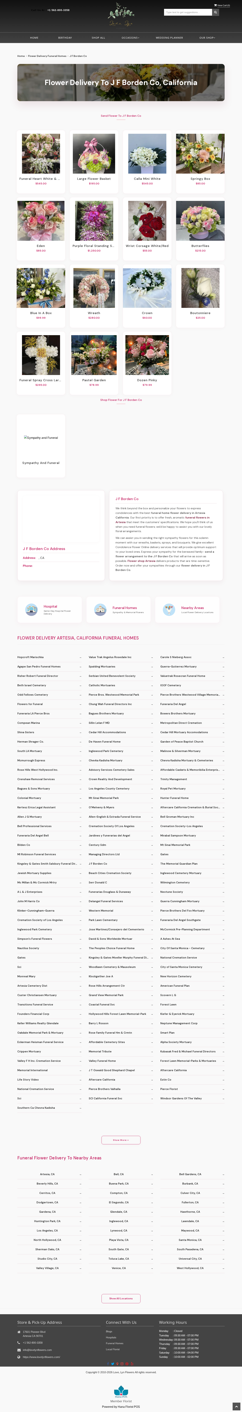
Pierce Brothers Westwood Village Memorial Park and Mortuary (192, 695)
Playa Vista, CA (118, 1240)
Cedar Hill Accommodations (107, 732)
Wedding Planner (169, 37)
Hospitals (111, 1337)
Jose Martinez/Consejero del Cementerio (116, 929)
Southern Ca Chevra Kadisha (36, 1108)
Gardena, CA (47, 1212)
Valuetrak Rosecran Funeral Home (182, 676)
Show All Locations (121, 1298)
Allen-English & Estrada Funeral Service (115, 817)
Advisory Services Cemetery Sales (111, 770)
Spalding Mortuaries (102, 666)
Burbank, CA (190, 1183)
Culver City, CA (190, 1193)
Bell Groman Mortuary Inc (177, 817)
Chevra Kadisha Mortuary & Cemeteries (186, 760)
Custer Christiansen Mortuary (37, 995)
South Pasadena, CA (190, 1249)
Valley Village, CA (47, 1268)
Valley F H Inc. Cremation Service (39, 1061)
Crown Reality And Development (110, 779)
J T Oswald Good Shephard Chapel (112, 1070)
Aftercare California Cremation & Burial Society (192, 807)
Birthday (65, 37)
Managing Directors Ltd (104, 854)
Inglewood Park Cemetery (106, 751)
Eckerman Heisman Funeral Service (40, 1042)
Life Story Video (28, 1079)
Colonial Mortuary (29, 798)
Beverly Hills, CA (47, 1183)
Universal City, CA (190, 1259)
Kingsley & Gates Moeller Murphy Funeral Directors (121, 957)
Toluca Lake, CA (118, 1259)
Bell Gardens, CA (190, 1174)
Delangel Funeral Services (106, 901)
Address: (29, 558)
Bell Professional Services (34, 826)
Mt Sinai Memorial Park (104, 798)
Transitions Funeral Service (35, 1004)
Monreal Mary (26, 976)
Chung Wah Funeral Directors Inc (110, 704)
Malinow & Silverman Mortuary (180, 751)
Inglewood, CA (118, 1221)
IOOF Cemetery (170, 685)
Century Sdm (97, 845)
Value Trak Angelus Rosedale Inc (110, 657)
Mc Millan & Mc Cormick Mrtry (37, 882)
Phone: (28, 566)
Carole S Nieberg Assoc (176, 657)
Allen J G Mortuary (29, 817)
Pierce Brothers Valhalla (104, 1089)
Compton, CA (119, 1193)
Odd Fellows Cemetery (32, 695)
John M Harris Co (28, 901)
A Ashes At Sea (170, 939)
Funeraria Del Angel (173, 704)
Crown (147, 313)
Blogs (109, 1331)
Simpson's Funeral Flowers (34, 939)
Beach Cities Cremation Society (110, 873)
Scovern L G (168, 995)
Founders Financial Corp (33, 1014)
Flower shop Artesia (141, 561)
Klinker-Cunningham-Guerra (35, 910)
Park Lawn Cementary (103, 920)
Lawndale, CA (190, 1221)
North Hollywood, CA (47, 1240)
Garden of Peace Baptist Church (181, 741)
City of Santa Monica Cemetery (181, 967)
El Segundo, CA (119, 1202)
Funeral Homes (114, 1343)
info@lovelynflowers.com (37, 1349)
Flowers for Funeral (30, 704)
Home (34, 37)
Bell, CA (119, 1174)
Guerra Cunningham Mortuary (179, 901)
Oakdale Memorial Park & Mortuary (40, 1033)
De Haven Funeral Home (105, 741)
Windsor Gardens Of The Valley (181, 1098)
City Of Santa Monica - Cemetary (182, 948)
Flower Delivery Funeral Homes (47, 56)
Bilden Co (23, 845)
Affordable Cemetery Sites (107, 1042)
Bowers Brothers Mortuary (178, 713)
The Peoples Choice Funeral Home (112, 948)
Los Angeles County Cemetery (109, 788)
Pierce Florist (169, 1089)
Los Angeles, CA (47, 1230)
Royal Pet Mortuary (173, 788)
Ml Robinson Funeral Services (36, 854)
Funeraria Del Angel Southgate (180, 920)
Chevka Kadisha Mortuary (105, 760)
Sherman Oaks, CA (47, 1249)
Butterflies (200, 246)
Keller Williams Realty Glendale (38, 1023)
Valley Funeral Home (102, 1061)
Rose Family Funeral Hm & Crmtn (110, 1033)
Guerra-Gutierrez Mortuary (178, 666)
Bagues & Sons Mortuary (33, 788)
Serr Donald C (98, 882)
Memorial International (32, 1070)
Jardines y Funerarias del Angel (109, 835)
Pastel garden (94, 380)
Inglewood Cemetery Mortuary (180, 873)
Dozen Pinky (147, 380)
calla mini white (147, 179)
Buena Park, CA (119, 1183)
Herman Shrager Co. (30, 741)
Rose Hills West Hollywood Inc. (37, 770)
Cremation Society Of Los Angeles (111, 826)
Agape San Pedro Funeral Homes (39, 666)
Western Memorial (101, 910)
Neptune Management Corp (179, 1023)
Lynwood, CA (118, 1230)
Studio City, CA (47, 1259)
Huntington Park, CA (47, 1221)
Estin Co (165, 1079)
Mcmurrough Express (31, 760)
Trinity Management (173, 779)
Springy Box (200, 179)
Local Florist (113, 1349)
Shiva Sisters (25, 732)
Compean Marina (28, 723)
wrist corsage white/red (147, 246)
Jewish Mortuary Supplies (34, 873)
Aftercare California (173, 1070)
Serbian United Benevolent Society (112, 676)
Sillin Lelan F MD (99, 723)
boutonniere (200, 313)
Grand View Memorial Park (106, 995)
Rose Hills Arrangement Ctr (107, 986)
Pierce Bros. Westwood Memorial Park (114, 695)
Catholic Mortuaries (102, 685)
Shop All (98, 37)
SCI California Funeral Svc (105, 1098)
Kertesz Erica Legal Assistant (36, 807)
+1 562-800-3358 (58, 10)
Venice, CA (119, 1268)
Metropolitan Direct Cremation (181, 723)
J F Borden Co (98, 864)
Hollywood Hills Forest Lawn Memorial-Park (117, 1014)
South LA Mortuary (29, 751)
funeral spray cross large (40, 380)
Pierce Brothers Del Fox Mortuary (182, 910)
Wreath (94, 313)
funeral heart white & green (40, 179)
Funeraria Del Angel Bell (33, 835)
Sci (19, 967)
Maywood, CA (190, 1230)
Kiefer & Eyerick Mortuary (177, 1014)
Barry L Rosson (98, 1023)
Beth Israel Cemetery (31, 685)
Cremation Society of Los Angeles (40, 920)
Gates (164, 854)
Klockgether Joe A (101, 976)
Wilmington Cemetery (175, 882)
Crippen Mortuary (29, 1051)
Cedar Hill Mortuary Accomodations (184, 732)
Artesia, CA (47, 1174)
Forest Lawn (168, 1004)
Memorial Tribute (100, 1051)
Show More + (121, 1140)
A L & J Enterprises (29, 892)
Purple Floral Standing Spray (94, 246)
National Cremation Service (178, 957)
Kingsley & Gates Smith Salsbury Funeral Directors (49, 864)
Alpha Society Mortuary (176, 1042)
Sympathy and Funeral (41, 463)
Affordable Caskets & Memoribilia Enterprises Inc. (192, 770)
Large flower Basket (94, 179)
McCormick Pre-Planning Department (185, 929)
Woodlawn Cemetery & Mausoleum (112, 967)
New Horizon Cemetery (176, 976)
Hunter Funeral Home (174, 798)
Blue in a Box (41, 313)
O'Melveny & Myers (101, 807)
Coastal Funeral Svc (102, 1004)
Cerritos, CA (47, 1193)
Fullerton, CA (190, 1202)
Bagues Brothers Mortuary (106, 713)
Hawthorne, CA (190, 1212)
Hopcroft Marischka (30, 657)
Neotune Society (171, 892)
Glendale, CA (118, 1212)
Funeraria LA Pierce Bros (33, 713)
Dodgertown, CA (47, 1202)
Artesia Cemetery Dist (32, 986)
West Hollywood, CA (190, 1268)
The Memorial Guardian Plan (179, 864)
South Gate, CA (119, 1249)
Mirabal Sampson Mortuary (178, 835)
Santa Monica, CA (190, 1240)
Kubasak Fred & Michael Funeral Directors (188, 1051)
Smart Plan (167, 1033)
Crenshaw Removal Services (36, 779)
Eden (41, 246)
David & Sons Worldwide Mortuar (110, 939)
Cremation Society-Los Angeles (181, 826)
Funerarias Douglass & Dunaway (110, 892)
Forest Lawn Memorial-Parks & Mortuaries (188, 1061)
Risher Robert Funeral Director (37, 676)
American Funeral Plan (175, 986)
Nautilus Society (28, 948)
